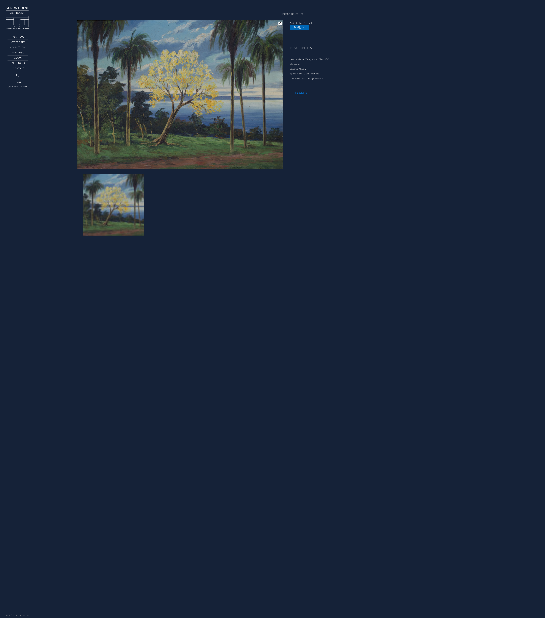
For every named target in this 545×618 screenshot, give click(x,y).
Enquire (299, 27)
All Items (18, 37)
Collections (18, 47)
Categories (18, 42)
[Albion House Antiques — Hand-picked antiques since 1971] (18, 17)
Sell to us (18, 63)
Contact (18, 68)
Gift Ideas (18, 53)
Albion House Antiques (21, 615)
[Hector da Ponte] (113, 205)
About (18, 58)
